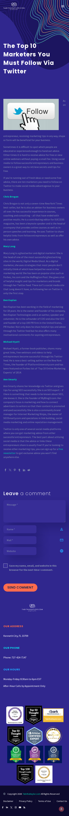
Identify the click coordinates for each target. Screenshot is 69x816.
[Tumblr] (19, 470)
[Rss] (24, 807)
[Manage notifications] (61, 809)
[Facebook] (5, 470)
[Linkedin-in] (7, 807)
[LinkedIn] (24, 470)
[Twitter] (10, 470)
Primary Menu (63, 6)
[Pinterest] (14, 470)
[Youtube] (20, 807)
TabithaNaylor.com (31, 793)
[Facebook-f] (3, 807)
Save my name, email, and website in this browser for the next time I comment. (33, 567)
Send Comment (20, 587)
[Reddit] (28, 470)
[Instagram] (16, 807)
